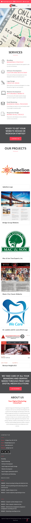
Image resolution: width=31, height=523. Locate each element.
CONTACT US (15, 138)
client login (26, 1)
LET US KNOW (15, 388)
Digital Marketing (5, 461)
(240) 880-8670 (9, 445)
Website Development (6, 469)
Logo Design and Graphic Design (9, 466)
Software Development (7, 464)
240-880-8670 (18, 1)
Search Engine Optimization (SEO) (9, 471)
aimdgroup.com (9, 447)
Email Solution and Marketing (8, 474)
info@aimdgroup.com (7, 1)
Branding (3, 458)
